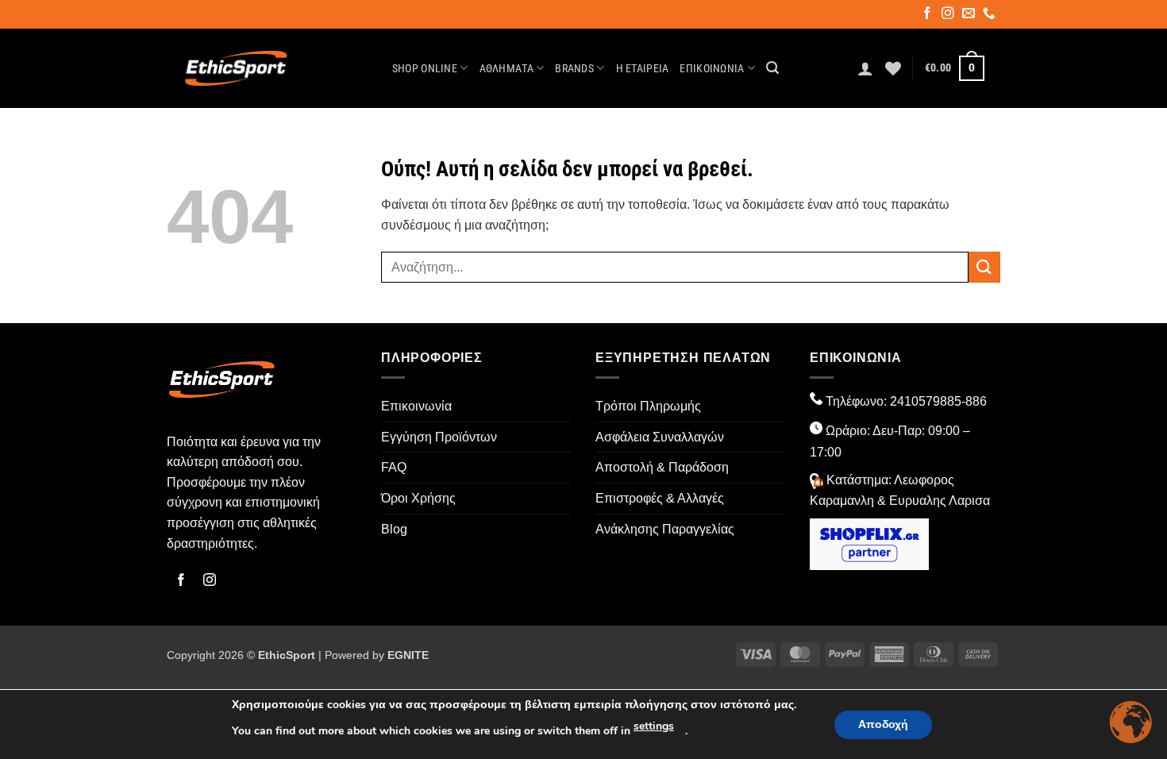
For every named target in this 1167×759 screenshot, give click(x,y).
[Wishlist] (893, 68)
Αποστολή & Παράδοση (662, 467)
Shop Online (424, 68)
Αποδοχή (883, 724)
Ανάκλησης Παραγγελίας (664, 529)
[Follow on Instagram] (949, 15)
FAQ (393, 467)
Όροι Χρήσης (418, 498)
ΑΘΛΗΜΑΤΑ (506, 68)
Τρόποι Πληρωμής (648, 406)
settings (654, 726)
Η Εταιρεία (642, 68)
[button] (772, 67)
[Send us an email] (969, 15)
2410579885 (925, 401)
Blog (394, 529)
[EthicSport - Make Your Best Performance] (236, 68)
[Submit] (984, 267)
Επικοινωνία (712, 68)
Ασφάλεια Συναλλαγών (659, 437)
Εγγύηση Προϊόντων (439, 437)
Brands (574, 68)
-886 (974, 401)
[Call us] (990, 15)
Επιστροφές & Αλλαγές (659, 498)
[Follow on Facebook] (928, 15)
